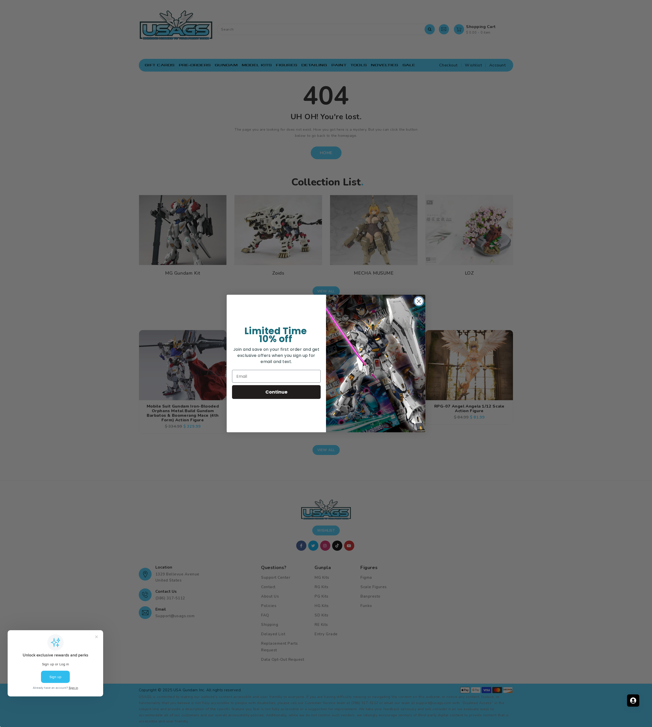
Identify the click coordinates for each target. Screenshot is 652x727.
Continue (276, 392)
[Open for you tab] (633, 700)
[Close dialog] (418, 301)
